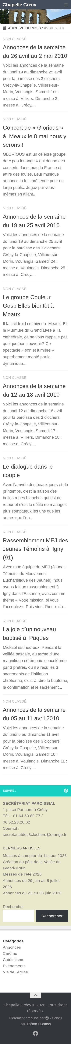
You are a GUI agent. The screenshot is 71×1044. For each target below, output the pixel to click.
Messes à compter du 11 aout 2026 (35, 855)
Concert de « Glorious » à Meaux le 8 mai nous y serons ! (34, 136)
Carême (10, 953)
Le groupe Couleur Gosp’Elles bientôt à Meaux (29, 305)
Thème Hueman (38, 1024)
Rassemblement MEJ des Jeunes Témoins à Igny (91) (35, 549)
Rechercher (13, 906)
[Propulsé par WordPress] (47, 1018)
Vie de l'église (15, 972)
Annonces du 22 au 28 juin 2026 (32, 893)
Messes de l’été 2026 (22, 874)
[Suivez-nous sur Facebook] (66, 790)
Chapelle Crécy (19, 5)
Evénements (14, 966)
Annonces (12, 947)
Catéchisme (13, 959)
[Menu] (66, 4)
